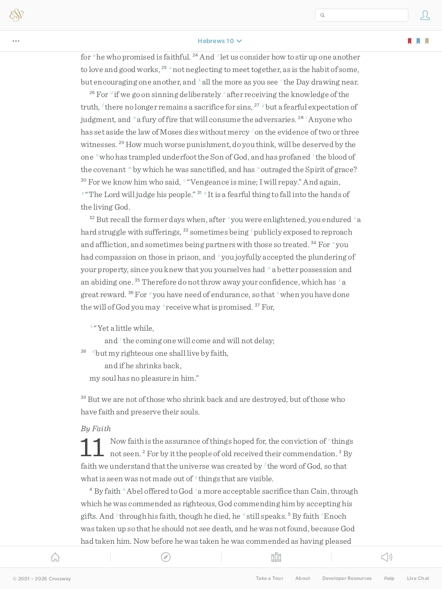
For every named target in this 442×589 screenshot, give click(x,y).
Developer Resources (347, 578)
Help (389, 578)
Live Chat (418, 578)
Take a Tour (269, 578)
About (302, 578)
